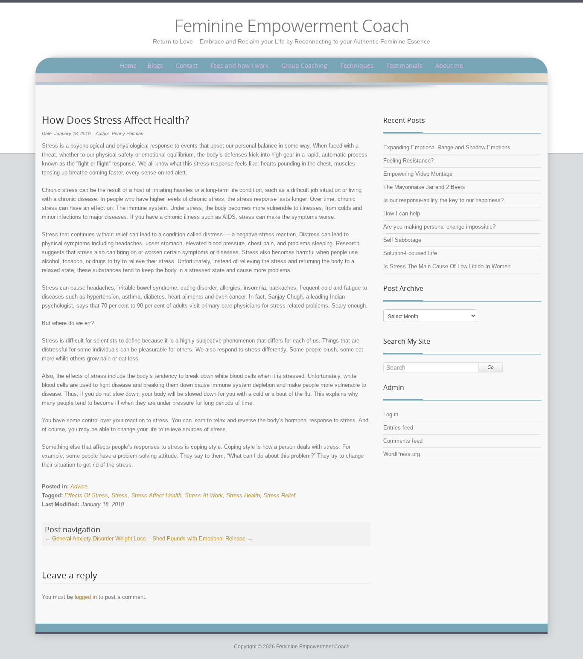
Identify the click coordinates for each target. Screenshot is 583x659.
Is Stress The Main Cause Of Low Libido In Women (446, 266)
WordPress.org (401, 454)
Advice (78, 486)
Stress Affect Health (156, 495)
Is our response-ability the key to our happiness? (443, 200)
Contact (187, 65)
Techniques (356, 65)
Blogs (155, 65)
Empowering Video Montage (417, 174)
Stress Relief (279, 495)
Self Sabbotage (402, 240)
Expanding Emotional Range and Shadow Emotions (446, 147)
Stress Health (243, 495)
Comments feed (403, 441)
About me (449, 65)
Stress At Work (204, 495)
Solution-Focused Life (410, 253)
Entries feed (398, 427)
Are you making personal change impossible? (439, 227)
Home (128, 65)
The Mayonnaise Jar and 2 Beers (424, 187)
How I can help (401, 213)
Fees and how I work (239, 65)
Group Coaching (304, 65)
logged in (86, 597)
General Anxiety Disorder (79, 538)
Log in (390, 414)
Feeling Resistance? (408, 160)
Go (490, 367)
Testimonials (404, 65)
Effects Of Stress (86, 495)
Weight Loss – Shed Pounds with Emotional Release (184, 538)
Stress (119, 495)
